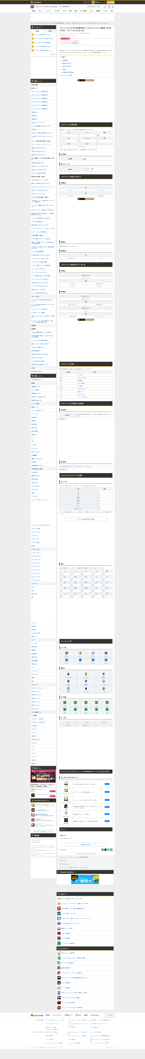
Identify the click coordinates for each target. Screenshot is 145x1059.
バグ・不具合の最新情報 (37, 251)
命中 (107, 582)
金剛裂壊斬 (67, 415)
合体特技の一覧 (62, 419)
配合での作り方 (67, 63)
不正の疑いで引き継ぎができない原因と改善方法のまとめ (42, 247)
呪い (96, 593)
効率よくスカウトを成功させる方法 (40, 344)
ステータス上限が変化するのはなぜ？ (40, 218)
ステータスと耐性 (67, 75)
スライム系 (68, 677)
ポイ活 (88, 2)
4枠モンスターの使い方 (37, 357)
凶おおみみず (34, 482)
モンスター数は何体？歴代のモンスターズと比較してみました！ (42, 305)
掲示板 (33, 11)
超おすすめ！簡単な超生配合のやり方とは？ (42, 133)
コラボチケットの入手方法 (37, 722)
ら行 (96, 712)
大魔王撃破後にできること (37, 465)
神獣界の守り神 (35, 475)
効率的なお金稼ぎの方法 (37, 163)
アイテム (105, 11)
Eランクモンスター (36, 577)
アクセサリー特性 (35, 633)
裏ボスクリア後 (35, 452)
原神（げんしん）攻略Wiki (52, 1032)
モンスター (57, 11)
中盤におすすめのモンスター (38, 151)
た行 (96, 705)
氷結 (65, 577)
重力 (86, 577)
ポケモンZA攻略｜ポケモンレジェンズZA (55, 1020)
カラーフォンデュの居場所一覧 (39, 232)
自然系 (68, 684)
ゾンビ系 (104, 684)
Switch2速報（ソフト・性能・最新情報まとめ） (101, 1020)
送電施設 (84, 159)
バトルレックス (101, 190)
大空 (32, 441)
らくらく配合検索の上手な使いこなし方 (41, 126)
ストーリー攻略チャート (37, 410)
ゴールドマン (73, 284)
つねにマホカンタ (82, 388)
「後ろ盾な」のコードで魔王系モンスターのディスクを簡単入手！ (42, 201)
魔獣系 (103, 677)
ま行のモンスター (66, 864)
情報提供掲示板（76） (36, 400)
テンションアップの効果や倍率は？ (40, 340)
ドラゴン (101, 258)
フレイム (73, 286)
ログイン (111, 2)
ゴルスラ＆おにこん (36, 486)
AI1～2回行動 (81, 383)
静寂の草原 (34, 417)
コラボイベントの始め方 (37, 719)
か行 (75, 705)
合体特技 (33, 629)
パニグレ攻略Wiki (50, 1039)
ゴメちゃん (34, 743)
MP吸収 (75, 588)
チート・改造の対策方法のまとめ (39, 293)
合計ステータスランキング (37, 688)
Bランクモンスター (36, 566)
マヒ (65, 593)
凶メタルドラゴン (86, 299)
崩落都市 (33, 421)
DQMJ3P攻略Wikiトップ (37, 379)
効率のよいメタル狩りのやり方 (39, 169)
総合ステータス (78, 509)
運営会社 (86, 1015)
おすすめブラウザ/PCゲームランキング (44, 831)
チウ (32, 746)
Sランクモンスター (36, 559)
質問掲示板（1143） (36, 393)
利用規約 (48, 1015)
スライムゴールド (99, 316)
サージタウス (34, 496)
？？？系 (104, 692)
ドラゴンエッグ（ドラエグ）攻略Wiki (54, 1043)
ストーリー (48, 11)
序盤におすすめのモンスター (38, 148)
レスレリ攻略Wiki (72, 1039)
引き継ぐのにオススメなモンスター (40, 282)
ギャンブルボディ (82, 377)
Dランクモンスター (36, 573)
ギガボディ (67, 725)
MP (78, 494)
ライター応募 (109, 1015)
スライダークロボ (35, 532)
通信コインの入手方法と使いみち (39, 190)
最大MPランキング (36, 695)
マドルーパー (71, 190)
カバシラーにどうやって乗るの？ (39, 309)
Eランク (93, 663)
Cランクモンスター (36, 570)
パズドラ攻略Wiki (72, 1027)
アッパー (63, 141)
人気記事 (37, 31)
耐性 (112, 11)
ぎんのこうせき (85, 168)
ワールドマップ (35, 671)
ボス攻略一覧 (34, 472)
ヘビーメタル (85, 170)
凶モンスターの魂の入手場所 (38, 173)
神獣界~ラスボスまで (36, 458)
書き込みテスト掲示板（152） (38, 397)
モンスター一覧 (35, 552)
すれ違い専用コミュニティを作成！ (40, 180)
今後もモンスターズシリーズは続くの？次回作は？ (42, 316)
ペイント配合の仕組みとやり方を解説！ (41, 275)
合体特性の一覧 (62, 469)
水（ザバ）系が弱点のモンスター (43, 34)
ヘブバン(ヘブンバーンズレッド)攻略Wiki (77, 1036)
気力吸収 (86, 588)
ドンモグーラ (34, 535)
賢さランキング (35, 708)
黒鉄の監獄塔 (34, 431)
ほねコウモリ (101, 196)
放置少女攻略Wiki (50, 1036)
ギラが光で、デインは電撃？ (38, 312)
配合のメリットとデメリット (38, 122)
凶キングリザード (73, 304)
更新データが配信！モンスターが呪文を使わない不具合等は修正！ (42, 242)
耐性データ (34, 636)
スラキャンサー (35, 489)
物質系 (68, 691)
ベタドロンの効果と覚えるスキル (43, 46)
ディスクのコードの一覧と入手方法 (40, 258)
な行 (107, 705)
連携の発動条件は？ (36, 350)
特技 (76, 11)
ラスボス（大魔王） (36, 528)
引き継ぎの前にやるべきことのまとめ (40, 255)
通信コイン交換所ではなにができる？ (40, 183)
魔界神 (33, 546)
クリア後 (33, 445)
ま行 (75, 712)
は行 (65, 712)
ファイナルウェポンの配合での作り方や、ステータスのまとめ (45, 38)
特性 (70, 11)
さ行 (86, 705)
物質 (98, 135)
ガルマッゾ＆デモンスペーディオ (39, 500)
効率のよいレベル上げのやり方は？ (40, 166)
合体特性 (33, 626)
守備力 (78, 500)
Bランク (106, 656)
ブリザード (99, 286)
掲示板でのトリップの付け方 (38, 289)
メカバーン (85, 311)
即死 (107, 593)
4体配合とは (34, 115)
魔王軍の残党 (34, 479)
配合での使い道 (67, 66)
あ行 (65, 705)
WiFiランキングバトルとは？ (38, 193)
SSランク (66, 656)
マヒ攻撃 (80, 386)
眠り (107, 588)
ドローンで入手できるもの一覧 (39, 286)
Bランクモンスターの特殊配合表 (39, 102)
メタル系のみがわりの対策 (37, 361)
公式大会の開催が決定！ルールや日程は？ (41, 332)
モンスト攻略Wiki (94, 1027)
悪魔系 (85, 684)
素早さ (78, 503)
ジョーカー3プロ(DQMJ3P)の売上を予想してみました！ (42, 300)
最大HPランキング (36, 691)
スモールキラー (81, 394)
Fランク (106, 663)
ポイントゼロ (34, 448)
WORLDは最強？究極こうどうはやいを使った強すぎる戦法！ (42, 336)
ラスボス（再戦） (35, 542)
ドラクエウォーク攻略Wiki (52, 1029)
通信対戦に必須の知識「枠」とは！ (40, 364)
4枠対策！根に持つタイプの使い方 (39, 354)
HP (78, 491)
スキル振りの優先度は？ (37, 221)
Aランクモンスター (36, 563)
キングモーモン (35, 539)
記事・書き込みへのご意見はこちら (87, 853)
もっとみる (52, 54)
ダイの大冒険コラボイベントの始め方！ (41, 238)
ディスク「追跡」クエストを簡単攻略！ (41, 265)
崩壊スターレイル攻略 (51, 1027)
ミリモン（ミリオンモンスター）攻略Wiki (99, 1043)
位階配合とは (34, 119)
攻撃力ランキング (35, 698)
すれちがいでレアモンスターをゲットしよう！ (42, 187)
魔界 (32, 681)
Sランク (80, 656)
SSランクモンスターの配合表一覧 (39, 91)
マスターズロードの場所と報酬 (39, 262)
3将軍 (32, 493)
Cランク (66, 663)
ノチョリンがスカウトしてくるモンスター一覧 (42, 228)
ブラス (33, 749)
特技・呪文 (34, 594)
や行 (86, 712)
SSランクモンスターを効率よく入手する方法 (42, 210)
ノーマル (86, 722)
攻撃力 (78, 497)
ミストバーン (34, 732)
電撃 (75, 577)
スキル (64, 11)
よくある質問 (83, 11)
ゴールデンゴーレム (85, 278)
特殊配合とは (34, 112)
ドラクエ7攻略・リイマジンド (52, 1023)
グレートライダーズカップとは (39, 272)
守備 (75, 582)
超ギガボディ (86, 725)
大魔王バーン (34, 736)
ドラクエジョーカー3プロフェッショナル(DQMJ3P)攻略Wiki (74, 857)
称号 (32, 597)
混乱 (96, 588)
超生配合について (35, 129)
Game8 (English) (94, 1015)
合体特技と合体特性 (68, 72)
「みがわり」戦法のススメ (37, 347)
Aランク (93, 656)
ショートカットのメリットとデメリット (41, 144)
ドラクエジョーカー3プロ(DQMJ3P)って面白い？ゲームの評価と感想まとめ (42, 321)
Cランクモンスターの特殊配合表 (39, 105)
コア (32, 438)
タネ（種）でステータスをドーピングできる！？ (41, 136)
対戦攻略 (98, 11)
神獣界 (33, 678)
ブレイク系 (85, 692)
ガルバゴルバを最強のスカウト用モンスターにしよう (42, 205)
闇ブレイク (80, 391)
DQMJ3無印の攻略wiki (37, 371)
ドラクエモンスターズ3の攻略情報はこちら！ (71, 43)
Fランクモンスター (36, 580)
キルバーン (34, 729)
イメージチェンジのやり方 (37, 269)
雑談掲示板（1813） (36, 386)
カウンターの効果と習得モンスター (43, 50)
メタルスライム (70, 258)
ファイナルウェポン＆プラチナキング (40, 525)
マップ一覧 (34, 643)
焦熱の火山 (34, 434)
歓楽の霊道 (34, 424)
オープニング (34, 414)
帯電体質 (80, 380)
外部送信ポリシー (69, 1015)
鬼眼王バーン (34, 763)
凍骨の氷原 (34, 427)
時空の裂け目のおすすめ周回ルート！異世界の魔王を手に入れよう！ (42, 214)
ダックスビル (71, 196)
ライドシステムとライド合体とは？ (40, 279)
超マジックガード (67, 466)
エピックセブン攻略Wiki (95, 1032)
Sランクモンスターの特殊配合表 (39, 95)
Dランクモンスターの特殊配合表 (39, 108)
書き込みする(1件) (85, 844)
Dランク (80, 663)
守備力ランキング (35, 702)
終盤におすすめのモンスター (38, 154)
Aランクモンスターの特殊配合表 (43, 42)
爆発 (107, 571)
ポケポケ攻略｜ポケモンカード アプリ (98, 1023)
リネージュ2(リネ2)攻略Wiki (74, 1043)
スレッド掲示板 (35, 390)
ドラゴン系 (85, 677)
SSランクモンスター (36, 556)
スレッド (40, 11)
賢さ (78, 506)
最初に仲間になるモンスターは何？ (40, 225)
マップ (91, 11)
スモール (68, 722)
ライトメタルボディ (82, 397)
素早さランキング (35, 705)
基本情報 (65, 60)
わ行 (107, 712)
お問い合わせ (78, 1015)
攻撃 (65, 582)
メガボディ (80, 375)
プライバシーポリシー (57, 1015)
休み (75, 593)
